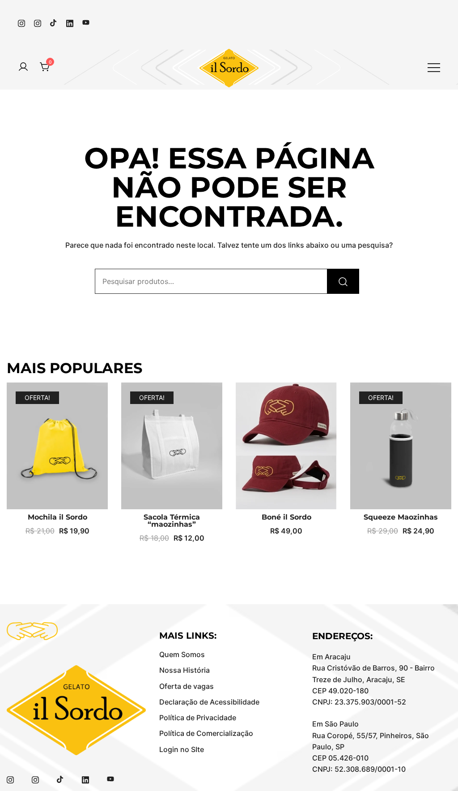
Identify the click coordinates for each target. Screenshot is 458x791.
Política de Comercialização (206, 733)
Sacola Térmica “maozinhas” (172, 521)
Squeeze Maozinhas (401, 517)
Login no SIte (181, 749)
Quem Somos (182, 654)
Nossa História (184, 670)
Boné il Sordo (286, 517)
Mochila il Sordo (57, 517)
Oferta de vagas (186, 686)
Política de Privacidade (197, 717)
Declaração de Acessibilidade (209, 701)
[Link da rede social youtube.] (85, 21)
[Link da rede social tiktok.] (53, 21)
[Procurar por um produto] (343, 281)
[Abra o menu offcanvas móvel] (434, 67)
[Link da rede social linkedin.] (69, 21)
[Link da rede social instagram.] (21, 21)
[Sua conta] (23, 67)
